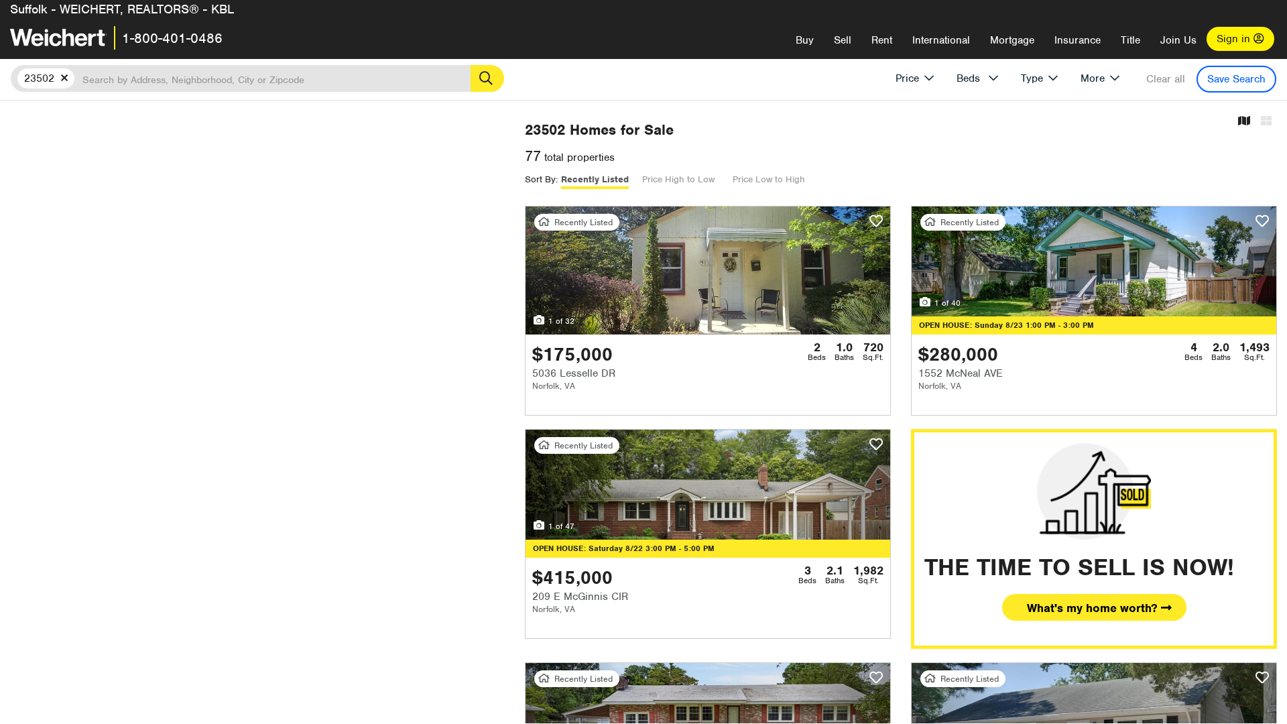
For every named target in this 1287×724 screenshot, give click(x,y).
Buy (805, 40)
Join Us (1178, 40)
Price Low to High (769, 179)
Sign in (1235, 39)
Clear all (1165, 79)
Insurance (1077, 40)
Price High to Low (678, 179)
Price (907, 78)
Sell (842, 40)
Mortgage (1012, 40)
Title (1130, 40)
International (941, 40)
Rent (881, 40)
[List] (1266, 122)
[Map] (1244, 122)
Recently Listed (595, 179)
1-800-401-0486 (172, 38)
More (1093, 78)
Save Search (1236, 79)
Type (1032, 78)
